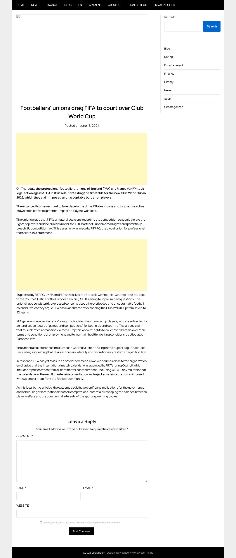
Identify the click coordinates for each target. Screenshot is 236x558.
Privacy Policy (164, 5)
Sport (167, 99)
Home (20, 5)
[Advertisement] (81, 159)
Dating (168, 57)
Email (88, 488)
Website (22, 505)
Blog (68, 5)
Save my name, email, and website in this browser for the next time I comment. (82, 522)
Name (21, 488)
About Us (115, 5)
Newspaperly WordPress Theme (134, 552)
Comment (24, 436)
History (168, 82)
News (35, 5)
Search (169, 17)
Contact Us (138, 5)
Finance (52, 5)
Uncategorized (173, 107)
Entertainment (90, 5)
